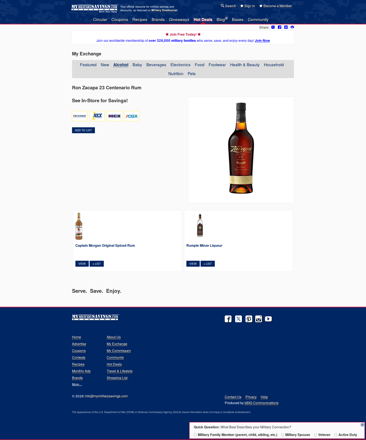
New (105, 64)
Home (76, 337)
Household (274, 64)
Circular (100, 19)
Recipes (139, 19)
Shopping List (117, 377)
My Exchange (117, 343)
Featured (88, 64)
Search (230, 5)
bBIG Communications (262, 402)
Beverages (156, 64)
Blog (221, 19)
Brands (158, 19)
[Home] (95, 8)
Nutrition (175, 73)
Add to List (83, 130)
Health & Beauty (245, 64)
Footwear (217, 64)
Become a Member (277, 5)
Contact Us (233, 396)
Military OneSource (164, 10)
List (97, 264)
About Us (114, 337)
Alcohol (120, 64)
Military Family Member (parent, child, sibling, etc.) (237, 434)
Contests (78, 357)
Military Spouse (297, 434)
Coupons (119, 19)
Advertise (79, 343)
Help (264, 396)
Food (199, 64)
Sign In (249, 5)
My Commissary (119, 350)
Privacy (251, 396)
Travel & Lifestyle (120, 371)
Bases (238, 19)
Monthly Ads (81, 371)
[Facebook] (228, 319)
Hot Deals (203, 19)
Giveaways (179, 19)
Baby (137, 64)
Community (258, 19)
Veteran (324, 434)
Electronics (181, 64)
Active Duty (347, 434)
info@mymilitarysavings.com (106, 396)
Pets (192, 73)
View (82, 264)
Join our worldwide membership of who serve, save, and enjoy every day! (183, 37)
